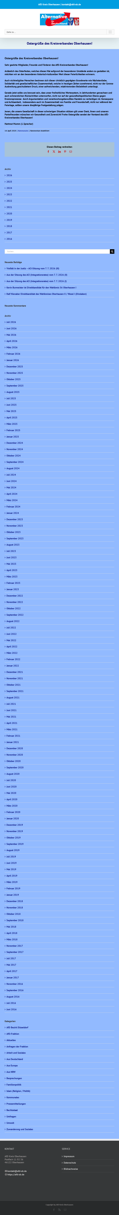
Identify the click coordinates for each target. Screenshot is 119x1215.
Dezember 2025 (15, 366)
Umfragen (11, 1116)
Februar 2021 (13, 735)
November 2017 (15, 945)
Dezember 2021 (15, 672)
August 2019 (13, 850)
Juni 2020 (12, 786)
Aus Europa (12, 1065)
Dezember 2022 (15, 595)
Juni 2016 (12, 1009)
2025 (9, 181)
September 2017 (15, 952)
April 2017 (12, 971)
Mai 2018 (11, 926)
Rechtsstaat (12, 1110)
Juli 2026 (11, 322)
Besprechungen (14, 1078)
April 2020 (12, 799)
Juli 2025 (11, 398)
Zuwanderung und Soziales (20, 1129)
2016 (9, 238)
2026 (9, 175)
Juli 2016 (11, 1003)
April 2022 (12, 646)
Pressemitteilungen (16, 1103)
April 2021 (12, 723)
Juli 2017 (11, 958)
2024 (9, 188)
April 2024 (12, 493)
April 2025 (12, 417)
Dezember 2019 (15, 824)
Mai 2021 (11, 716)
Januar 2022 (13, 665)
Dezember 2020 (15, 748)
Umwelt (10, 1122)
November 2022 (15, 602)
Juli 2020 (11, 780)
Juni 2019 (12, 862)
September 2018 (15, 920)
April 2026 (12, 341)
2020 (9, 213)
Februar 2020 (13, 812)
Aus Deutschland (15, 1059)
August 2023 (13, 544)
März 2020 (12, 805)
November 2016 (15, 983)
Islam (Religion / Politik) (18, 1091)
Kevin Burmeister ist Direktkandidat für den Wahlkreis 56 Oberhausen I (41, 287)
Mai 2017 (11, 964)
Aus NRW (11, 1071)
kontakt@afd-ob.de (17, 1171)
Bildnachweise (71, 1168)
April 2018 (12, 933)
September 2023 (15, 538)
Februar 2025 (13, 430)
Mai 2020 (11, 792)
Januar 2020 (13, 818)
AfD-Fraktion (13, 1033)
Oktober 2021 (14, 684)
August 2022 (13, 621)
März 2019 (12, 882)
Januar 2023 (13, 589)
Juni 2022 (12, 633)
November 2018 (15, 907)
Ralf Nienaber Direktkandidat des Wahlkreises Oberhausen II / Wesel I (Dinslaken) (47, 293)
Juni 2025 (12, 404)
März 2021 (12, 729)
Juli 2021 (11, 703)
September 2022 (15, 614)
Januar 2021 (13, 742)
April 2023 (12, 570)
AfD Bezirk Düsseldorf (17, 1027)
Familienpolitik (14, 1084)
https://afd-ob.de (15, 1174)
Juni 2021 (12, 710)
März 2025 (12, 423)
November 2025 (15, 372)
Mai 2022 (11, 640)
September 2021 (15, 691)
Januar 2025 (13, 436)
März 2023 (12, 576)
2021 (9, 207)
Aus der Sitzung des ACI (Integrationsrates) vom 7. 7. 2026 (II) (37, 274)
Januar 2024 (13, 512)
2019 (9, 219)
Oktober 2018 (14, 913)
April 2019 (12, 875)
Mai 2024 (11, 487)
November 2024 (15, 449)
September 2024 (15, 462)
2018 (9, 226)
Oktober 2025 (14, 379)
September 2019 (15, 843)
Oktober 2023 (14, 532)
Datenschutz (70, 1162)
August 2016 (13, 996)
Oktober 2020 (14, 761)
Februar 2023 (13, 582)
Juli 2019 (11, 856)
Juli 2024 (11, 474)
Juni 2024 (12, 481)
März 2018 (12, 939)
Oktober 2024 (14, 455)
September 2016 (15, 990)
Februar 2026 (13, 353)
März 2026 (12, 347)
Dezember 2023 (15, 519)
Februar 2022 (13, 659)
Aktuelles (11, 1040)
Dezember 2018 (15, 901)
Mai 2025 (11, 411)
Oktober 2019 (14, 837)
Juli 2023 (11, 551)
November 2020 (15, 754)
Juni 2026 (12, 328)
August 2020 (13, 773)
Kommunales (23, 131)
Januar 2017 (13, 977)
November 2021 (15, 678)
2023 (9, 194)
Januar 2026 (13, 360)
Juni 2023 (12, 557)
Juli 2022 (11, 627)
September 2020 (15, 767)
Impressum (69, 1156)
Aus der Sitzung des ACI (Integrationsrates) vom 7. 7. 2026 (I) (37, 281)
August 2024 (13, 468)
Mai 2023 (11, 563)
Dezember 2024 (15, 442)
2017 (9, 232)
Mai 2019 (11, 869)
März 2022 (12, 652)
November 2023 (15, 525)
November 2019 (15, 831)
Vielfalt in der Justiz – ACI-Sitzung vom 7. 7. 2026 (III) (33, 268)
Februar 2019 (13, 888)
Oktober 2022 (14, 608)
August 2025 (13, 392)
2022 (9, 200)
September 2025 (15, 385)
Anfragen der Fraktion (17, 1046)
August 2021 (13, 697)
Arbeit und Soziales (16, 1052)
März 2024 (12, 500)
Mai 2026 (11, 334)
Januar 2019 (13, 894)
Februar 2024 (13, 506)
